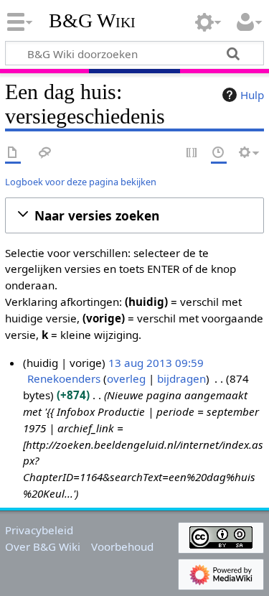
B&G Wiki (92, 21)
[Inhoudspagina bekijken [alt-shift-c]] (13, 153)
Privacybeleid (39, 530)
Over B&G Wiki (42, 546)
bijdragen (181, 378)
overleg (126, 378)
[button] (134, 216)
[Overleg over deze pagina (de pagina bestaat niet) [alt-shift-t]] (45, 153)
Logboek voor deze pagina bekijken (80, 181)
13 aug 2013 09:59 (156, 362)
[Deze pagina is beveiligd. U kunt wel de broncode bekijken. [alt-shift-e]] (192, 153)
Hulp (252, 95)
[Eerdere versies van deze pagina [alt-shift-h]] (219, 153)
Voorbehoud (122, 546)
